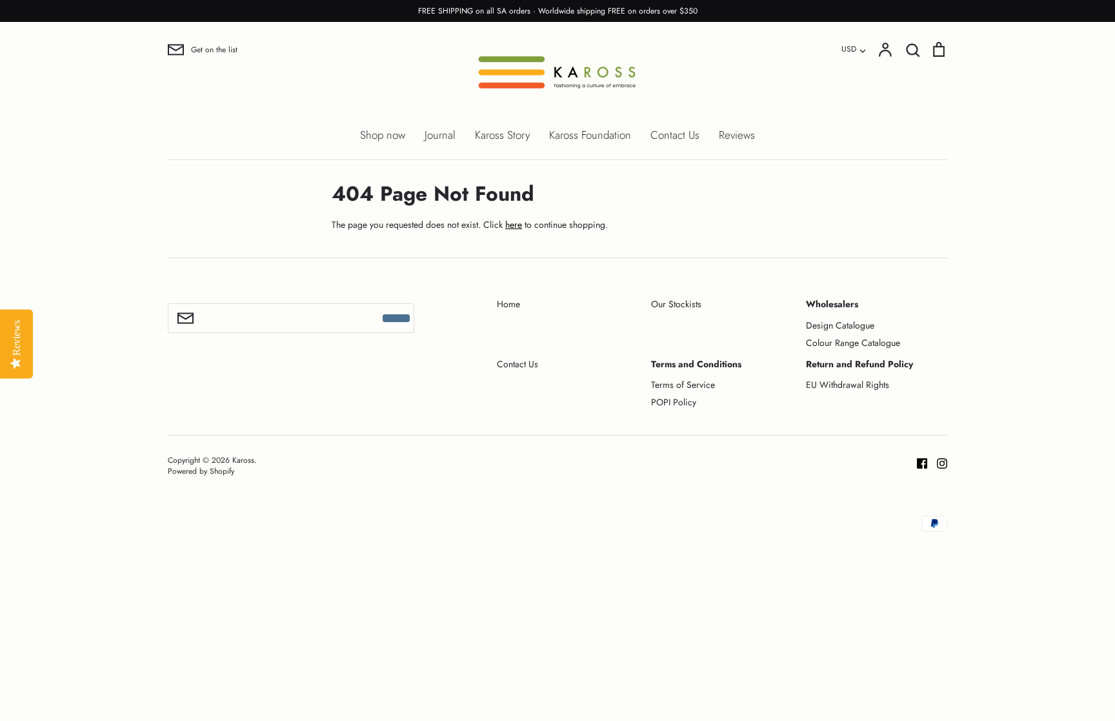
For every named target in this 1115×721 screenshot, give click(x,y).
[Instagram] (937, 462)
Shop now (382, 135)
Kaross (243, 460)
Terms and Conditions (696, 364)
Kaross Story (502, 135)
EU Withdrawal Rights (847, 384)
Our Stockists (676, 304)
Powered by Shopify (201, 471)
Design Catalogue (840, 325)
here (513, 224)
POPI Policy (673, 402)
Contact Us (674, 135)
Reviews (737, 135)
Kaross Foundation (590, 135)
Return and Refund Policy (859, 364)
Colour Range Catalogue (853, 342)
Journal (440, 135)
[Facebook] (917, 462)
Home (508, 304)
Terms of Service (683, 384)
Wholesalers (832, 304)
